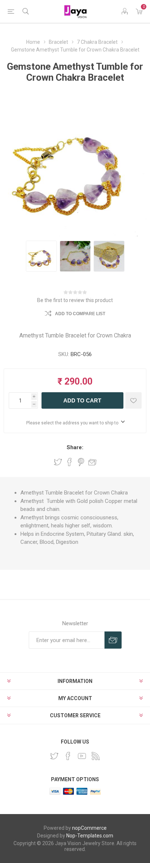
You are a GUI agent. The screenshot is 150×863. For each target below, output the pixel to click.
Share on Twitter (58, 462)
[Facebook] (68, 756)
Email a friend (92, 462)
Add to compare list (80, 313)
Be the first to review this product (75, 300)
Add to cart (82, 400)
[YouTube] (82, 756)
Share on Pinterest (81, 462)
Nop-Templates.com (89, 836)
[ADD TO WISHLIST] (133, 400)
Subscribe (113, 640)
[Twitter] (54, 756)
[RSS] (96, 756)
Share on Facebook (70, 462)
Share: (75, 447)
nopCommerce (89, 828)
